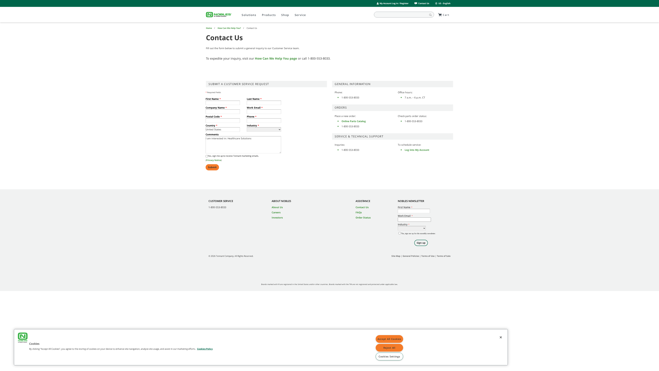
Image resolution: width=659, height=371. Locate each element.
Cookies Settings (389, 356)
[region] (261, 347)
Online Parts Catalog (354, 121)
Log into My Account (417, 149)
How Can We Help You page (276, 58)
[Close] (501, 337)
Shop (285, 15)
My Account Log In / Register (394, 3)
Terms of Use (428, 256)
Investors (277, 217)
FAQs (359, 212)
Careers (276, 212)
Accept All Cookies (389, 339)
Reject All (389, 347)
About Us (277, 207)
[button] (22, 338)
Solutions (249, 15)
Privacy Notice (213, 160)
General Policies (411, 256)
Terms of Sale (443, 256)
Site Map (395, 256)
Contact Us (423, 3)
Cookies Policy (205, 348)
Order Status (363, 217)
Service (300, 15)
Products (269, 15)
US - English (444, 3)
